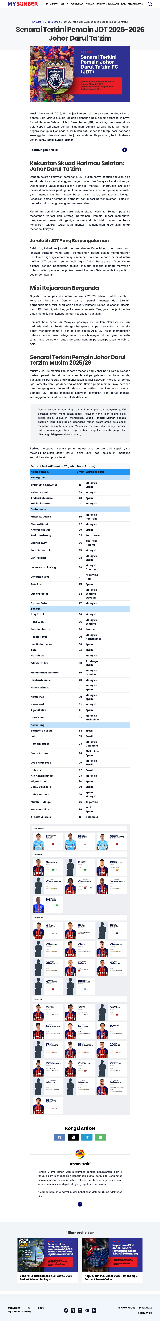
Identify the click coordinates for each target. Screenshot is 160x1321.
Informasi (52, 3)
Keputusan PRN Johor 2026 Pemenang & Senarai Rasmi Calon (111, 1277)
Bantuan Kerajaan (107, 3)
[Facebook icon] (80, 1204)
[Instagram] (80, 1310)
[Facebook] (59, 1137)
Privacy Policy (126, 1307)
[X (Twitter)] (73, 1137)
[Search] (150, 4)
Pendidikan (76, 3)
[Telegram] (86, 1137)
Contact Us (145, 1313)
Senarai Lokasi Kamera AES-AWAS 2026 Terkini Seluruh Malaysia (46, 1277)
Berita (64, 3)
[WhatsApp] (100, 1137)
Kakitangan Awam (132, 3)
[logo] (23, 4)
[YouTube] (94, 1310)
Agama (90, 3)
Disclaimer (145, 1307)
